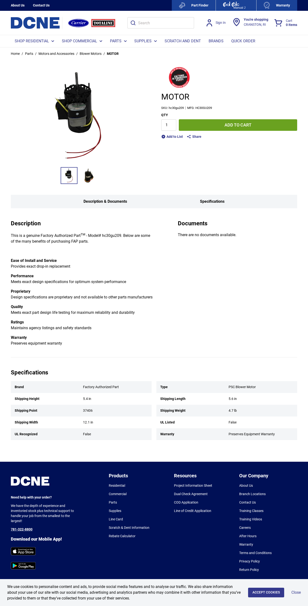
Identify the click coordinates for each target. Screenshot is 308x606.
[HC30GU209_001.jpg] (69, 175)
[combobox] (160, 23)
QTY (164, 115)
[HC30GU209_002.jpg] (88, 175)
